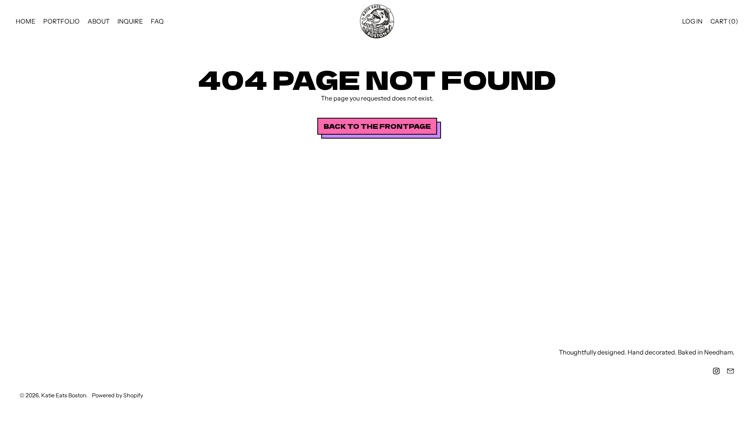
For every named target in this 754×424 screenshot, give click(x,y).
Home (25, 21)
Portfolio (61, 21)
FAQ (157, 21)
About (99, 21)
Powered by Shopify (117, 395)
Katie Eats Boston (63, 395)
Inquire (130, 21)
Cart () (724, 23)
